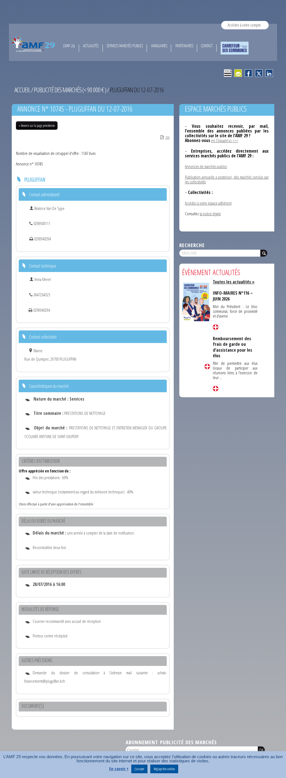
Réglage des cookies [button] (164, 768)
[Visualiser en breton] (227, 73)
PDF (167, 137)
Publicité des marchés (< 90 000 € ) (70, 89)
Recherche (192, 245)
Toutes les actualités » (233, 282)
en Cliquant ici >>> (224, 140)
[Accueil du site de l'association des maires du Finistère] (34, 44)
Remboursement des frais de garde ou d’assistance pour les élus (232, 347)
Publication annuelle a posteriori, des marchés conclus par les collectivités (227, 179)
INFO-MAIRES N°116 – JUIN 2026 (233, 296)
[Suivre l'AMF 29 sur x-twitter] (258, 73)
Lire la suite (207, 366)
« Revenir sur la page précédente (37, 125)
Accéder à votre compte (244, 25)
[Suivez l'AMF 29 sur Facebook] (248, 73)
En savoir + (118, 769)
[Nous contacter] (238, 73)
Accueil (22, 89)
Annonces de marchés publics (206, 166)
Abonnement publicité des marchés (171, 742)
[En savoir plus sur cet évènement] (196, 301)
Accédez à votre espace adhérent (208, 203)
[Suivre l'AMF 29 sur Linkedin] (269, 73)
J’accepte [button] (139, 768)
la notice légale (210, 213)
